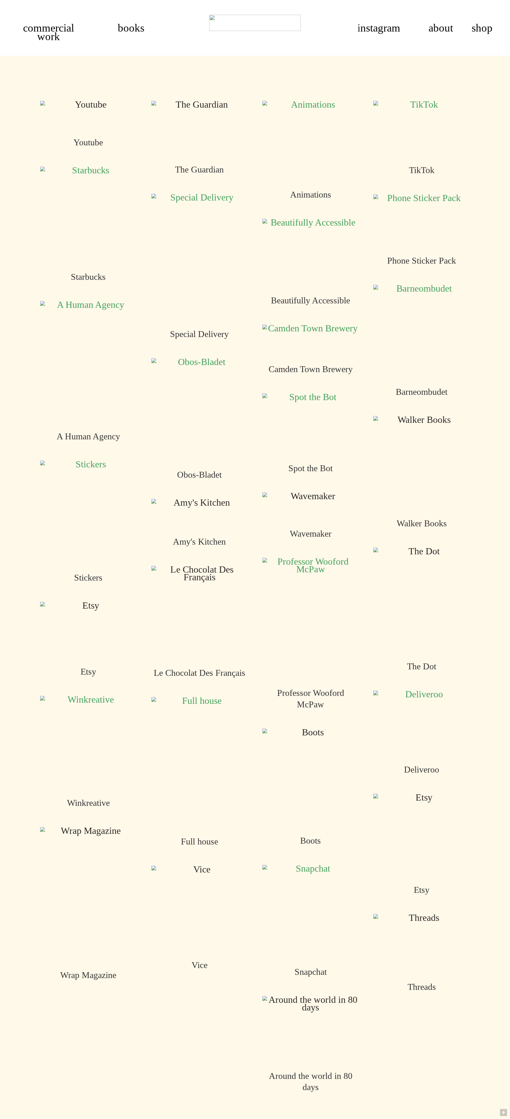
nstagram (380, 28)
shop (482, 28)
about (441, 28)
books (131, 28)
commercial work (48, 32)
